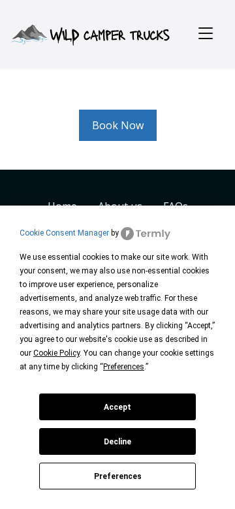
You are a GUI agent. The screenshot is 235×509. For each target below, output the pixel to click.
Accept (117, 407)
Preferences (118, 476)
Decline (117, 441)
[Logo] (89, 32)
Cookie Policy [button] (56, 353)
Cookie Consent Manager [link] (64, 233)
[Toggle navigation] (206, 34)
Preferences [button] (123, 366)
